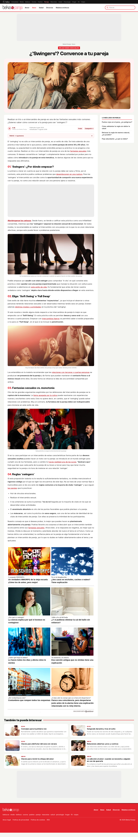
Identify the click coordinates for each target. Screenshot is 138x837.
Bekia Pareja (67, 44)
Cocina (34, 2)
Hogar (74, 2)
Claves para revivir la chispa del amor (37, 759)
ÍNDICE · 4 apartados (50, 136)
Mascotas (54, 2)
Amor (27, 8)
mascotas (45, 814)
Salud (60, 2)
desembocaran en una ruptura (69, 174)
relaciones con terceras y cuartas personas (70, 372)
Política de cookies (38, 820)
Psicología (67, 2)
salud (53, 814)
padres (31, 814)
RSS (48, 820)
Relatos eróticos (62, 8)
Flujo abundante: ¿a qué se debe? (115, 139)
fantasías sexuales (78, 151)
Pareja (46, 2)
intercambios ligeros (51, 319)
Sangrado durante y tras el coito (101, 729)
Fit (78, 2)
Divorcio (49, 8)
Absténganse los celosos (19, 220)
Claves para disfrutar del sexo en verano (39, 744)
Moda (22, 2)
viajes (76, 814)
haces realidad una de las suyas (62, 462)
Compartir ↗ (89, 128)
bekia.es (6, 814)
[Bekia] (6, 2)
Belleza (27, 2)
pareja (38, 814)
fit (72, 814)
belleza (19, 814)
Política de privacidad (21, 820)
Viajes (83, 2)
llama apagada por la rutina (45, 395)
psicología (60, 814)
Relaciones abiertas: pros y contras (102, 744)
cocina (25, 814)
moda (12, 814)
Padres (40, 2)
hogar (67, 814)
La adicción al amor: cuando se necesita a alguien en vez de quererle (108, 760)
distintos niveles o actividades (28, 307)
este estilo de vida (39, 287)
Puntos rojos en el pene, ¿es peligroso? (117, 122)
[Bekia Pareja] (12, 7)
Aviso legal (7, 820)
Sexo (34, 8)
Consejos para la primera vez (34, 729)
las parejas (12, 488)
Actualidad (14, 2)
